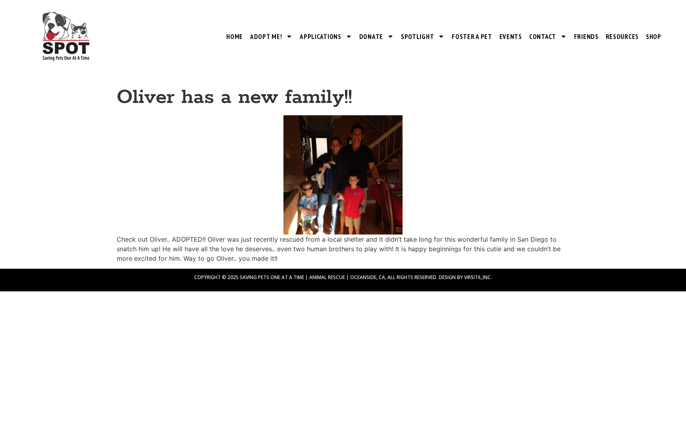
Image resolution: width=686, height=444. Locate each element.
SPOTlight (417, 36)
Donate (371, 36)
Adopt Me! (266, 36)
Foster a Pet (472, 36)
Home (234, 36)
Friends (586, 36)
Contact (542, 36)
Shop (653, 36)
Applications (320, 36)
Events (510, 36)
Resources (622, 36)
